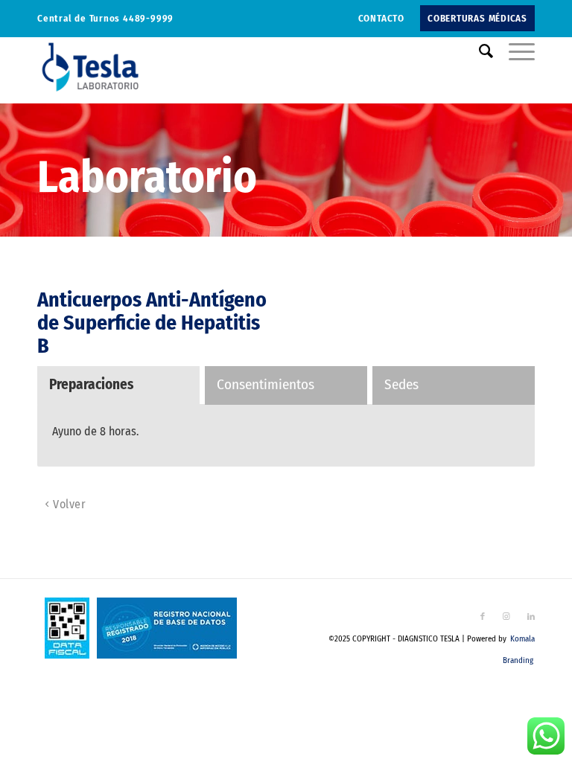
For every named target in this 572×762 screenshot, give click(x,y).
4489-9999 (148, 18)
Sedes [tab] (401, 384)
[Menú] (514, 51)
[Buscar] (479, 51)
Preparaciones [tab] (91, 384)
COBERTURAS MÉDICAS (477, 18)
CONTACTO (381, 18)
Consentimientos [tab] (265, 384)
